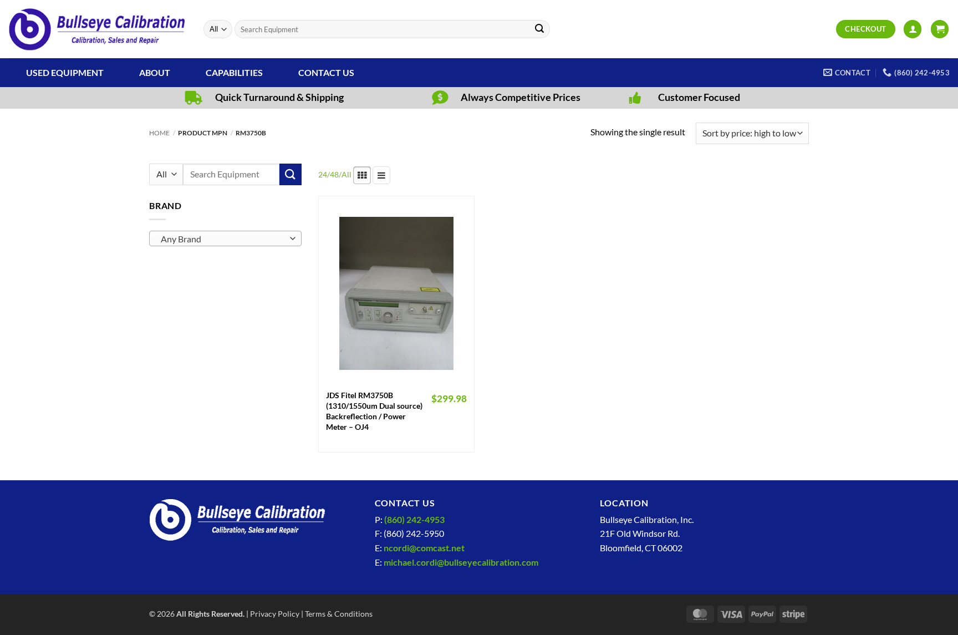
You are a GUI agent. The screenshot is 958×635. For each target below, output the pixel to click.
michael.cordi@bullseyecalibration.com (461, 562)
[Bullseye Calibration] (97, 29)
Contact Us (326, 72)
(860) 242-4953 (414, 519)
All (346, 174)
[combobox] (225, 238)
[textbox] (222, 239)
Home (159, 133)
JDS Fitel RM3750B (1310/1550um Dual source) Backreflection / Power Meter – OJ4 (374, 410)
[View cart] (940, 29)
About (154, 72)
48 (334, 174)
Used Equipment (65, 72)
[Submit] (539, 29)
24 (322, 174)
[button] (912, 29)
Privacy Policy (274, 613)
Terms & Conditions (339, 613)
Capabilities (234, 72)
